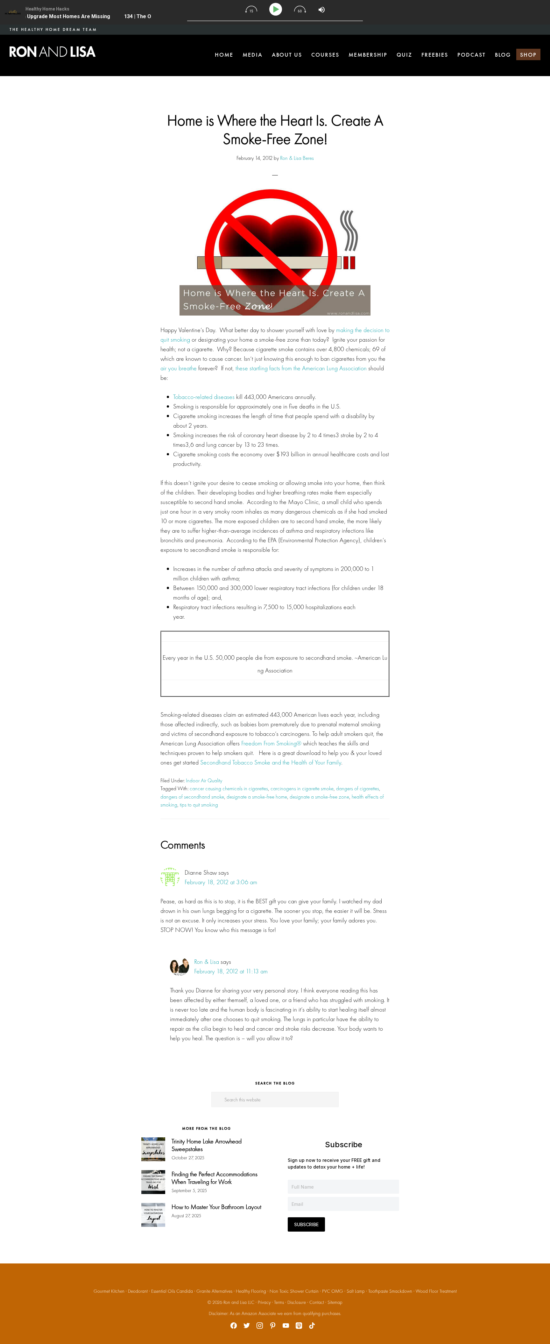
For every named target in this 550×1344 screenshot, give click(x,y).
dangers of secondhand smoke (192, 796)
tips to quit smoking (199, 804)
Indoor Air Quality (204, 780)
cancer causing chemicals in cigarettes (229, 788)
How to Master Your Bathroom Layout (216, 1207)
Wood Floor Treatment (436, 1291)
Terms (279, 1302)
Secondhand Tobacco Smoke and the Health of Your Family (270, 762)
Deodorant (138, 1291)
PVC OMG (332, 1291)
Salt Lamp (356, 1291)
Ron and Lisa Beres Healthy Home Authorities (52, 51)
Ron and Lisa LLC (238, 1302)
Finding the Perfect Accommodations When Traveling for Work (214, 1178)
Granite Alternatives (214, 1291)
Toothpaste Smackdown (390, 1291)
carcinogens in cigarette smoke (302, 788)
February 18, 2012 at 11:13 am (231, 971)
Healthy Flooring (251, 1291)
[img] (251, 9)
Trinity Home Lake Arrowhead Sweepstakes (207, 1145)
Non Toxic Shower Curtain (294, 1291)
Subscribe (306, 1224)
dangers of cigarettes (357, 788)
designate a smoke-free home (257, 796)
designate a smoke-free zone (319, 796)
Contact (316, 1302)
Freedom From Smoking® (271, 743)
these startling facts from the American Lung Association (301, 368)
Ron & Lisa (206, 961)
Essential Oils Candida (172, 1291)
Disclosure (296, 1302)
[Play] (276, 9)
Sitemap (335, 1302)
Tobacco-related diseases (204, 397)
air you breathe (178, 368)
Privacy (264, 1302)
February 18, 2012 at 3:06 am (221, 882)
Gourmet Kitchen (109, 1291)
